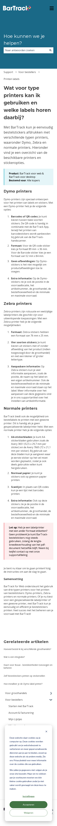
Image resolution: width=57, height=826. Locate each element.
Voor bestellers (27, 72)
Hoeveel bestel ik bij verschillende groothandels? (27, 649)
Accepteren (28, 804)
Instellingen (29, 796)
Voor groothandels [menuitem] (16, 693)
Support (8, 72)
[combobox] (26, 50)
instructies (13, 571)
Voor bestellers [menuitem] (14, 699)
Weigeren (28, 812)
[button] (50, 693)
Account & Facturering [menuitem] (21, 712)
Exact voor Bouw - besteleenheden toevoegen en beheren (28, 666)
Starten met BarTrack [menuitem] (21, 706)
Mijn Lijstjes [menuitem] (15, 719)
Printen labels (11, 79)
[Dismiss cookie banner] (46, 732)
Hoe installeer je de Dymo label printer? (23, 683)
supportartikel (29, 397)
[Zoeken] (50, 50)
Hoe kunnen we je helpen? (24, 39)
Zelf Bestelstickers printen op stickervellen (24, 675)
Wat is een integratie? (14, 656)
